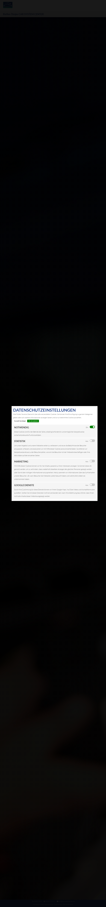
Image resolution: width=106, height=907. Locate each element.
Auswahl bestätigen (20, 421)
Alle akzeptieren (33, 421)
